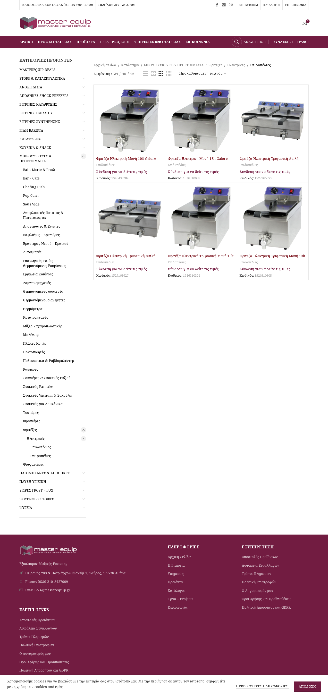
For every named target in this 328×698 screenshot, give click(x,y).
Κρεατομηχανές (35, 317)
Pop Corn (31, 195)
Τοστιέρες (31, 412)
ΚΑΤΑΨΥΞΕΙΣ (30, 138)
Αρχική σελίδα (104, 65)
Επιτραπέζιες (40, 455)
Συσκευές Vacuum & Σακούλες (48, 395)
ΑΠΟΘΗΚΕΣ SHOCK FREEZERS (43, 95)
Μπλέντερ (31, 334)
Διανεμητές (32, 252)
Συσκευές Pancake (38, 386)
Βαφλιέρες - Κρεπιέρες (41, 234)
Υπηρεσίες (176, 573)
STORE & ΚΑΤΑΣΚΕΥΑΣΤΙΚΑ (42, 78)
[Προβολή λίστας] (145, 74)
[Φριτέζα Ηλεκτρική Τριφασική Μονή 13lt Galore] (272, 218)
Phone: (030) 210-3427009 (46, 581)
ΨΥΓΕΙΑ (25, 507)
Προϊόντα (175, 582)
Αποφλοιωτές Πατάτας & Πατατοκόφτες (43, 215)
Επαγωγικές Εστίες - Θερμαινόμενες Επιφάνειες (44, 263)
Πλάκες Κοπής (34, 343)
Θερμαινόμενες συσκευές (43, 291)
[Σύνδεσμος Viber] (230, 5)
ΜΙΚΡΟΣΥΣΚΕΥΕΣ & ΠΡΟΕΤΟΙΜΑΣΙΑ (35, 158)
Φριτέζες (30, 429)
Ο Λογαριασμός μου (35, 653)
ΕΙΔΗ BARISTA (31, 130)
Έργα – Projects (180, 598)
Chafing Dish (34, 187)
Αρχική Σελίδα (179, 556)
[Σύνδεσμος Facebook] (217, 5)
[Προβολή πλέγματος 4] (168, 74)
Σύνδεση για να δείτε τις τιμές (121, 171)
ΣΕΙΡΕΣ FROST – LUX (36, 490)
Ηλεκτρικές (36, 438)
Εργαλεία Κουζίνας (38, 274)
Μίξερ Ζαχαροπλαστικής (42, 326)
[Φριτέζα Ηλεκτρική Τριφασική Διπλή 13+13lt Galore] (129, 218)
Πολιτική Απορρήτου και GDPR (43, 670)
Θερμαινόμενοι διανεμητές (44, 300)
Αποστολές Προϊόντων (37, 620)
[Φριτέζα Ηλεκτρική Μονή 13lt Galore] (201, 120)
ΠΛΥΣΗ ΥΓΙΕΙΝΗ (32, 481)
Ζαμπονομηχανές (37, 283)
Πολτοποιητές (34, 352)
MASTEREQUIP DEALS (37, 69)
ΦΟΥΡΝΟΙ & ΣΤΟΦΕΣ (36, 499)
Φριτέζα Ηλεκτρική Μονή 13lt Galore (198, 158)
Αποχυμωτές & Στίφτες (41, 226)
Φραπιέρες (31, 421)
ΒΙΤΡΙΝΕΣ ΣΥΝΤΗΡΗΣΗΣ (39, 121)
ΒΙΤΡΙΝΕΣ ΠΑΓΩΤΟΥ (36, 113)
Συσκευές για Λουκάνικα (43, 403)
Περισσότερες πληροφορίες (262, 686)
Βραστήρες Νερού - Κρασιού (45, 243)
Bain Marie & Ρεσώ (39, 169)
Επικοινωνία (177, 607)
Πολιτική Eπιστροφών (36, 645)
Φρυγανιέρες (33, 464)
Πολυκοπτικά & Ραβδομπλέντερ (48, 360)
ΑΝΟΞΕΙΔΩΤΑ (30, 87)
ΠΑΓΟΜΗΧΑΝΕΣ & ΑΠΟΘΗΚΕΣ (44, 473)
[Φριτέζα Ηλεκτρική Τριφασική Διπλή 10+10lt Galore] (272, 120)
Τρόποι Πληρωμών (34, 636)
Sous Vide (31, 204)
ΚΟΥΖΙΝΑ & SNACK (35, 147)
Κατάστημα (130, 65)
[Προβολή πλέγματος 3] (161, 74)
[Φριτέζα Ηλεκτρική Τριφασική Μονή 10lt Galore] (201, 218)
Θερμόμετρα (32, 308)
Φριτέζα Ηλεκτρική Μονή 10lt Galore (126, 158)
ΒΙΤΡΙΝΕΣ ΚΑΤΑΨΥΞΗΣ (38, 104)
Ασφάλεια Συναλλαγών (38, 628)
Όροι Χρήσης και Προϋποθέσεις (44, 662)
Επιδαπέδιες (40, 447)
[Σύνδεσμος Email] (223, 5)
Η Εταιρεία (176, 565)
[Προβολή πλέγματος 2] (153, 74)
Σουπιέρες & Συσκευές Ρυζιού (46, 377)
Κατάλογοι (176, 590)
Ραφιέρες (30, 369)
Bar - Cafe (31, 178)
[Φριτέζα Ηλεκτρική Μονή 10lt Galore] (129, 120)
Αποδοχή (307, 686)
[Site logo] (55, 22)
